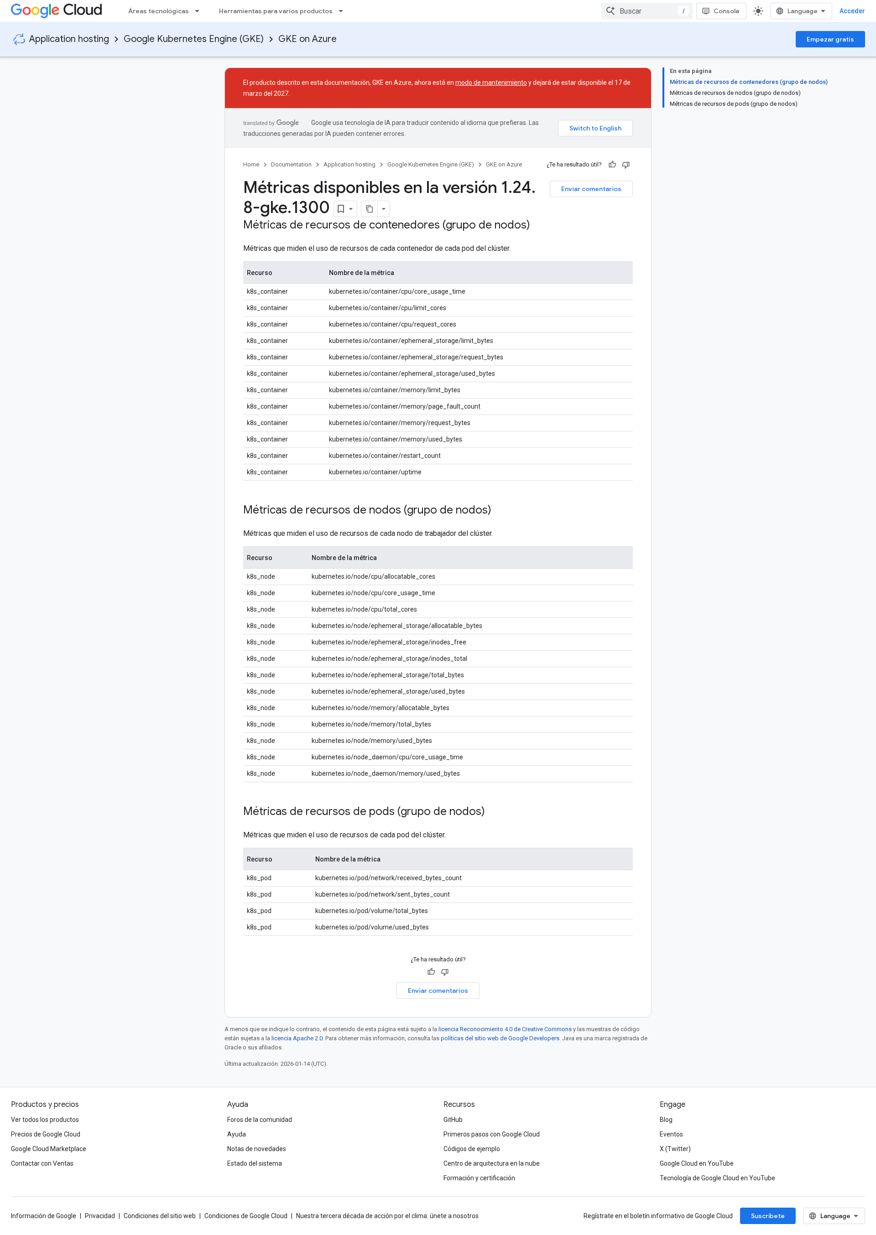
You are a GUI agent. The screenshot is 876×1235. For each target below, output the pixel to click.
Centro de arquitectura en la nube (491, 1163)
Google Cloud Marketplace (48, 1148)
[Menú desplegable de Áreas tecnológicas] (200, 11)
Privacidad (100, 1215)
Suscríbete (768, 1216)
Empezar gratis (830, 39)
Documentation (291, 164)
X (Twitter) (675, 1148)
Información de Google (43, 1215)
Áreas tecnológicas (158, 11)
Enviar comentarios (591, 189)
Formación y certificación (479, 1178)
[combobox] (647, 11)
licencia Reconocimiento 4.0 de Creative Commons (505, 1029)
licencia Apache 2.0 (297, 1038)
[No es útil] (626, 164)
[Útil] (612, 164)
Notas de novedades (256, 1148)
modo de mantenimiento (491, 82)
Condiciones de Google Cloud (245, 1215)
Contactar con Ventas (42, 1163)
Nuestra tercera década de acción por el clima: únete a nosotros (387, 1215)
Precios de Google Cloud (45, 1134)
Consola (726, 11)
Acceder (852, 11)
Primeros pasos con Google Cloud (491, 1134)
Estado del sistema (254, 1163)
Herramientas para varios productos (276, 11)
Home (251, 164)
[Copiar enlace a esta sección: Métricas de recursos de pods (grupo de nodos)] (494, 812)
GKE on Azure (307, 39)
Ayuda (236, 1134)
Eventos (671, 1134)
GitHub (453, 1119)
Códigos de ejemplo (471, 1148)
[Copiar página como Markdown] (369, 209)
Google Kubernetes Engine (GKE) (194, 39)
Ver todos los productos (45, 1119)
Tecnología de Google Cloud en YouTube (717, 1178)
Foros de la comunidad (259, 1119)
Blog (666, 1119)
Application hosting (69, 39)
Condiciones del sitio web (160, 1215)
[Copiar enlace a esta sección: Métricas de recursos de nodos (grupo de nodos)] (500, 510)
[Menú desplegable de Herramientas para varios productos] (344, 11)
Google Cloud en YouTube (697, 1163)
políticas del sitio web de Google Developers (500, 1038)
